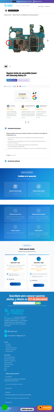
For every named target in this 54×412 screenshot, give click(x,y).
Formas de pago (8, 362)
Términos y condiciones (9, 360)
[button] (6, 66)
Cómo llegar (15, 284)
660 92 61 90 (8, 388)
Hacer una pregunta (24, 80)
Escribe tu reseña (12, 80)
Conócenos (7, 366)
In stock (8, 155)
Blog (5, 370)
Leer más (9, 117)
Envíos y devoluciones (9, 357)
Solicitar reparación (27, 409)
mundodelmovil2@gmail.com (16, 335)
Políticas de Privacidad (9, 359)
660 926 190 (12, 331)
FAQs (5, 368)
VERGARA (7, 392)
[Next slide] (48, 41)
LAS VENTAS (8, 376)
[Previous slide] (6, 41)
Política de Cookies (8, 364)
